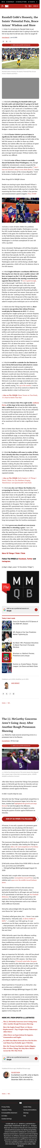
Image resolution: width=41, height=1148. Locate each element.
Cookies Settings (7, 1119)
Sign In (35, 6)
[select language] (30, 6)
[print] (13, 693)
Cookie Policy (27, 1107)
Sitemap (25, 1113)
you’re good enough (29, 281)
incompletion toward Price (23, 878)
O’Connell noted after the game (26, 961)
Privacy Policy (6, 1107)
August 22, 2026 (31, 989)
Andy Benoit (5, 37)
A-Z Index (4, 1116)
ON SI (3, 2)
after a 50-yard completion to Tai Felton (24, 847)
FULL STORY (32, 194)
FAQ (24, 1116)
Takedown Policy (7, 1110)
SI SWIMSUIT (10, 2)
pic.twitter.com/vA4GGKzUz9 (12, 987)
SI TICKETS (31, 2)
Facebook (22, 559)
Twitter (30, 559)
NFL (9, 703)
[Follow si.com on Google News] (36, 609)
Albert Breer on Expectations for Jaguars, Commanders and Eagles (18, 1036)
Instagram (6, 561)
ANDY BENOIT (15, 683)
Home (4, 703)
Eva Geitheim (6, 741)
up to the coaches (25, 385)
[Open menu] (3, 6)
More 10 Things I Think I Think (13, 553)
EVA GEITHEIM (15, 1072)
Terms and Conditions (29, 1110)
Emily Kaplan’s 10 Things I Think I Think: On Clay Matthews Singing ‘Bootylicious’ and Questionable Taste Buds (19, 480)
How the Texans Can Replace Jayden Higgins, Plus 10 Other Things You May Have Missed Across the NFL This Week (19, 1048)
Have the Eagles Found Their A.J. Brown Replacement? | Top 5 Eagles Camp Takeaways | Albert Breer (20, 1029)
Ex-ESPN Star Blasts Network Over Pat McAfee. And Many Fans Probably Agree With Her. (20, 1041)
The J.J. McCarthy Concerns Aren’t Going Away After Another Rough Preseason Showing (20, 1022)
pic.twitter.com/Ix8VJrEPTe (15, 866)
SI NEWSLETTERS (21, 2)
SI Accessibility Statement (9, 1113)
